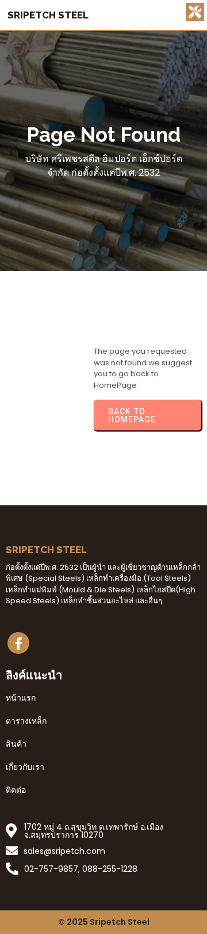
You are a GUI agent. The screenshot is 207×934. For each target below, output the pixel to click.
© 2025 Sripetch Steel (104, 922)
